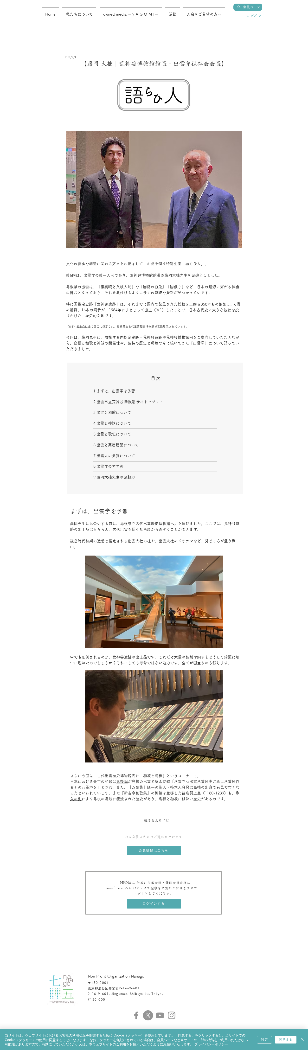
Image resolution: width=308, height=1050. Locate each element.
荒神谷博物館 (141, 275)
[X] (148, 1015)
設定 (264, 1039)
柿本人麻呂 (179, 787)
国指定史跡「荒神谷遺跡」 (97, 304)
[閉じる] (302, 1039)
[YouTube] (160, 1015)
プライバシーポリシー (211, 1044)
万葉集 (137, 787)
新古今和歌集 (135, 793)
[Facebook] (136, 1015)
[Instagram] (172, 1015)
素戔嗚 (122, 781)
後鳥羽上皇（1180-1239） (205, 793)
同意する (285, 1039)
